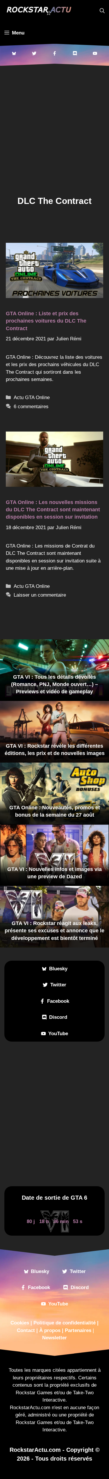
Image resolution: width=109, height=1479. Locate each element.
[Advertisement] (54, 133)
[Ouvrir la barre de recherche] (102, 11)
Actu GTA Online (32, 397)
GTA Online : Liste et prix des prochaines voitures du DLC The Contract (46, 321)
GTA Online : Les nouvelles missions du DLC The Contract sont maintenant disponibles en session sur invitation (53, 509)
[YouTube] (95, 53)
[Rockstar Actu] (39, 11)
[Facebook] (54, 53)
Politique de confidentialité (64, 1323)
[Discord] (75, 53)
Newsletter (54, 1338)
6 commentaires (31, 406)
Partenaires (78, 1330)
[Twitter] (34, 53)
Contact (26, 1330)
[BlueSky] (14, 53)
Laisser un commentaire (40, 595)
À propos (49, 1330)
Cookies (19, 1323)
